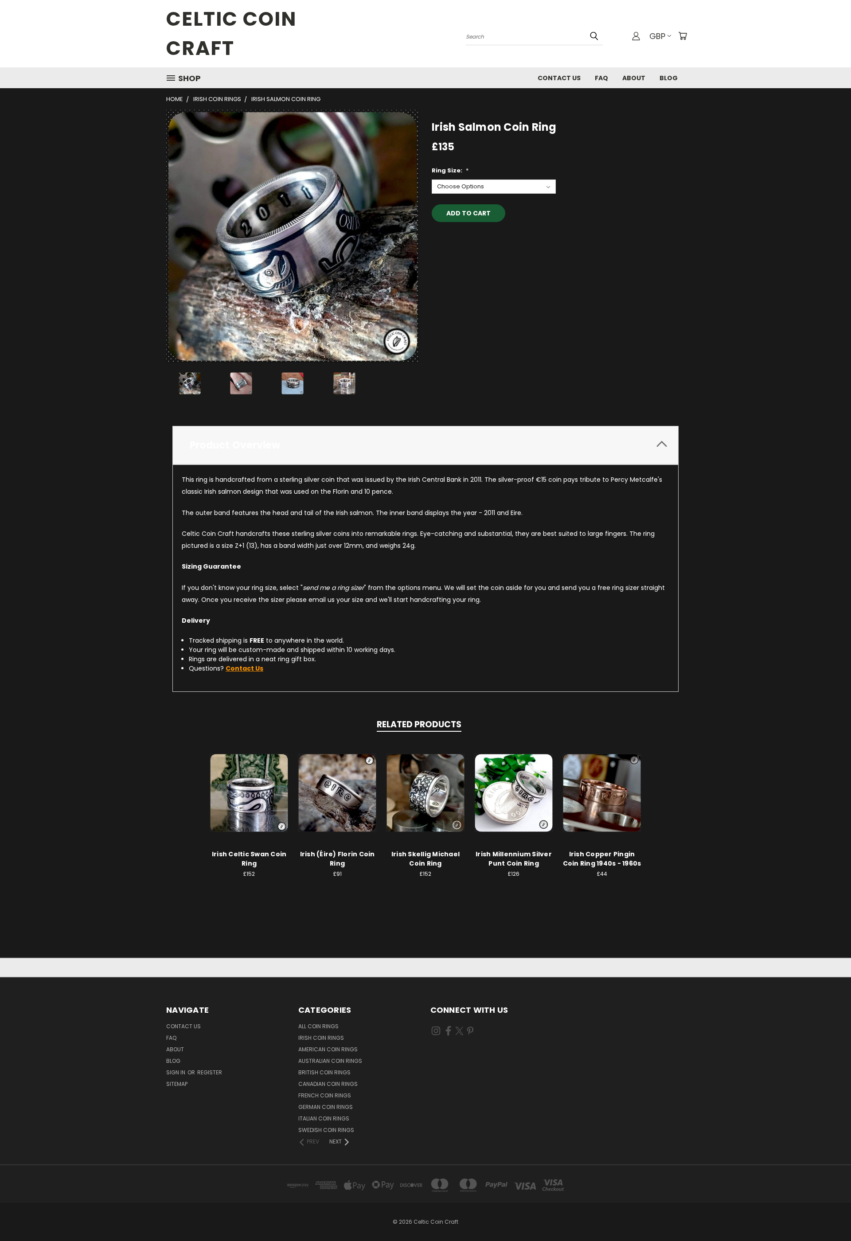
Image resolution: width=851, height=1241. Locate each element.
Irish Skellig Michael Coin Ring (425, 859)
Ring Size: (450, 170)
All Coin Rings (318, 1026)
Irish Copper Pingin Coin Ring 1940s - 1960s (602, 859)
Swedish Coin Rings (326, 1130)
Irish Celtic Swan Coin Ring (249, 859)
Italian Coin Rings (323, 1118)
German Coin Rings (325, 1107)
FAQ (601, 78)
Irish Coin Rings (321, 1038)
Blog (669, 78)
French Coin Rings (324, 1095)
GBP (657, 36)
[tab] (425, 445)
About (633, 78)
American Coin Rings (328, 1049)
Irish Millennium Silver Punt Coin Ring (514, 859)
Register (209, 1072)
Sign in (176, 1072)
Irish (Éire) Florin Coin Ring (337, 859)
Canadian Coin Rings (328, 1084)
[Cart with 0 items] (682, 35)
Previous (828, 1213)
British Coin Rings (324, 1072)
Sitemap (176, 1084)
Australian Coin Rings (330, 1061)
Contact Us (559, 78)
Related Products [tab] (419, 724)
